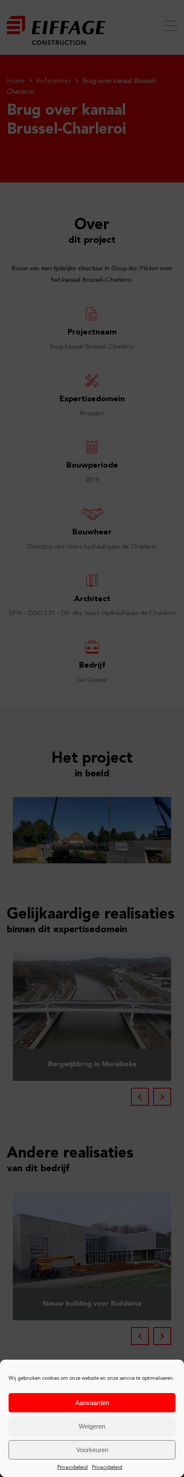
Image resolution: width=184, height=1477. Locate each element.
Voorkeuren (92, 1449)
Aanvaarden (92, 1402)
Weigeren (92, 1426)
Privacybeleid (72, 1467)
